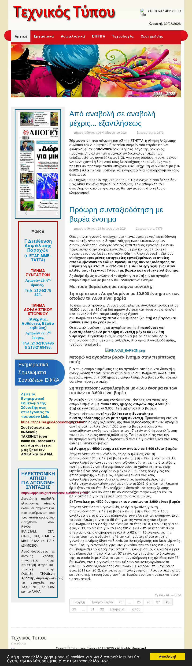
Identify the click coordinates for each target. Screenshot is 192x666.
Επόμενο (117, 609)
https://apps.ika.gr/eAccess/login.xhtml (52, 422)
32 (102, 609)
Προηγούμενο (102, 602)
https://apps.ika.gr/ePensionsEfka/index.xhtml (55, 493)
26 (148, 602)
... (129, 602)
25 (139, 602)
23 (120, 602)
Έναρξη (79, 602)
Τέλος (135, 609)
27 (158, 602)
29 (74, 609)
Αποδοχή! (167, 656)
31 (92, 609)
